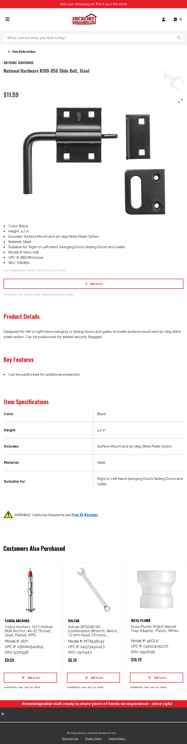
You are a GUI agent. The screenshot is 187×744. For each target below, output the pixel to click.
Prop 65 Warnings (85, 514)
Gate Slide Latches (24, 51)
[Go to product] (30, 589)
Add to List (97, 284)
